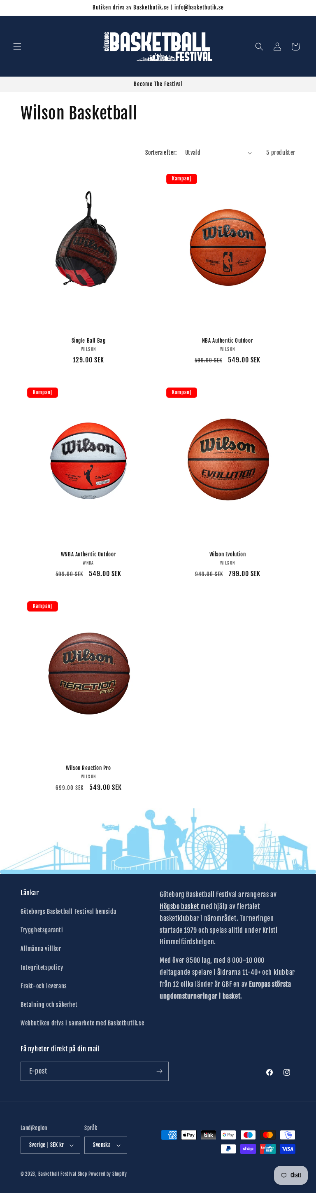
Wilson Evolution (227, 554)
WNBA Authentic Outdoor (88, 554)
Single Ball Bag (89, 340)
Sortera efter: (161, 152)
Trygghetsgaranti (42, 930)
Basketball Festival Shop (62, 1174)
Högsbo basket (180, 906)
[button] (17, 46)
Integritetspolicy (42, 967)
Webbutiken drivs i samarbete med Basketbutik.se (82, 1023)
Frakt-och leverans (44, 986)
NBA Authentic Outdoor (227, 340)
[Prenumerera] (159, 1071)
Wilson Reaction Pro (88, 768)
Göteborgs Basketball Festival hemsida (68, 911)
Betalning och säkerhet (49, 1004)
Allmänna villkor (41, 948)
